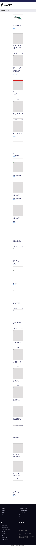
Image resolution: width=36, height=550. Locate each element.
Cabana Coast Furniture (23, 510)
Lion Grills (3, 533)
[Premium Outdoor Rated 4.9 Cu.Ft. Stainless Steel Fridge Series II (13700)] (18, 60)
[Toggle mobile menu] (34, 3)
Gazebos (20, 514)
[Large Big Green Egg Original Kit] (18, 448)
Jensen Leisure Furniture (23, 512)
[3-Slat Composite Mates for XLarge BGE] (18, 485)
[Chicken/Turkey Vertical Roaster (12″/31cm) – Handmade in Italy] (18, 187)
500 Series (3, 510)
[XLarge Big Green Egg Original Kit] (18, 373)
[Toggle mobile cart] (32, 3)
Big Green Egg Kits (5, 525)
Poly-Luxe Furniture (22, 516)
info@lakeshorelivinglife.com (23, 0)
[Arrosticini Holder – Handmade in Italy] (18, 167)
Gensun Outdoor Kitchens (6, 529)
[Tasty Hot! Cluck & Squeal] (18, 315)
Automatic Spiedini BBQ (6, 537)
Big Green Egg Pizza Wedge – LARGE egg (17, 47)
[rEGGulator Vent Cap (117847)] (18, 106)
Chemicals (3, 514)
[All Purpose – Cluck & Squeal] (18, 275)
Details (22, 53)
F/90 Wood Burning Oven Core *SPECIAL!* (17, 93)
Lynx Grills (3, 531)
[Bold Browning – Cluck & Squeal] (18, 295)
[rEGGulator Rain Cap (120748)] (18, 126)
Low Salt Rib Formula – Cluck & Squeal (17, 262)
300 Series (3, 512)
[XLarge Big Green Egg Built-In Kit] (18, 392)
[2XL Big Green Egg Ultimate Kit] (18, 335)
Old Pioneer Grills (5, 539)
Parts (3, 516)
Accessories (21, 518)
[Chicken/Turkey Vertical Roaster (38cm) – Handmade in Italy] (18, 210)
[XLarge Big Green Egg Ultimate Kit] (18, 354)
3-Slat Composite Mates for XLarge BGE (17, 493)
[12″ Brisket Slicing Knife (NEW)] (18, 19)
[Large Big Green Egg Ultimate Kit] (18, 411)
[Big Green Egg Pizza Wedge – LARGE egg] (18, 38)
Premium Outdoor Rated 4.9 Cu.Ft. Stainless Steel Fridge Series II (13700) (17, 70)
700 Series (3, 508)
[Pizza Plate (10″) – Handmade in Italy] (18, 233)
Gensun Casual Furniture (23, 508)
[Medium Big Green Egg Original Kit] (18, 429)
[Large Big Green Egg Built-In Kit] (18, 467)
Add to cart (15, 53)
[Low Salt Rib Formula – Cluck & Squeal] (18, 253)
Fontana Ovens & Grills (5, 527)
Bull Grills (3, 535)
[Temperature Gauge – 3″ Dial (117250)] (18, 147)
